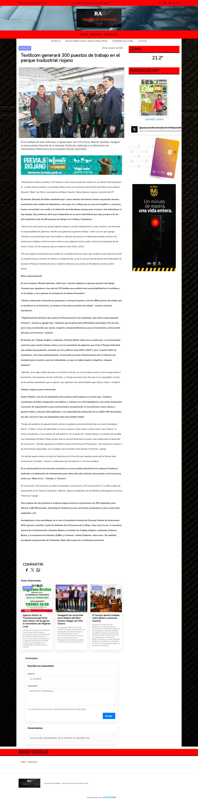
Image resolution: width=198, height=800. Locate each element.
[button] (159, 2)
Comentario (33, 686)
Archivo (96, 34)
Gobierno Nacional (123, 41)
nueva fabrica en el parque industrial (86, 41)
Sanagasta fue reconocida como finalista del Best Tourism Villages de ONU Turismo (70, 619)
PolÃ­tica (56, 41)
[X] (164, 2)
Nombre (31, 674)
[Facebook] (169, 2)
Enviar (108, 715)
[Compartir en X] (32, 570)
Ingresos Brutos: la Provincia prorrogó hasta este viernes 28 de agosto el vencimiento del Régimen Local (37, 621)
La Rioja (142, 41)
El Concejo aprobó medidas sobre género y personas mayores (106, 618)
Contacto (111, 34)
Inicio (84, 34)
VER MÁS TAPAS (154, 119)
